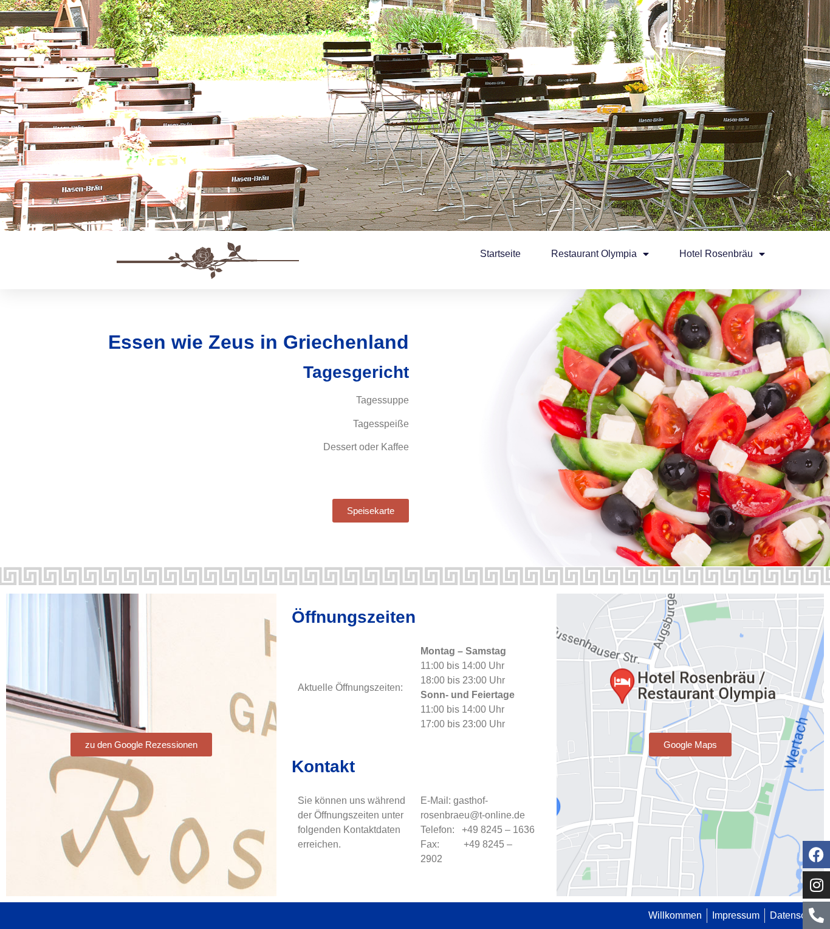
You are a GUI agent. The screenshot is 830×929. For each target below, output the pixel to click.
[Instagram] (816, 885)
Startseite (500, 254)
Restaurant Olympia (594, 254)
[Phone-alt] (816, 915)
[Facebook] (816, 854)
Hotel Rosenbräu (716, 254)
